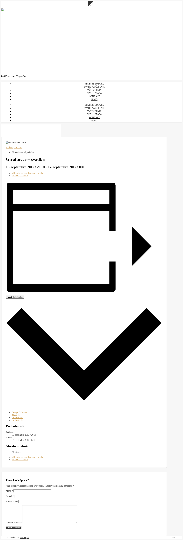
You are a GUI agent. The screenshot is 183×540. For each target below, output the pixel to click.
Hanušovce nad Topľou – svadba (27, 173)
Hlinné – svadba (20, 175)
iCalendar (16, 415)
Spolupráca (94, 93)
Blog (94, 99)
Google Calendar (19, 412)
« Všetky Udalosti (14, 147)
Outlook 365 (17, 417)
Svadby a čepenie (94, 86)
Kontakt (94, 96)
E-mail (10, 496)
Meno (9, 491)
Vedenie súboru (94, 83)
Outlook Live (18, 420)
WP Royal (24, 537)
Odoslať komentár (14, 522)
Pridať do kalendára (15, 297)
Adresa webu (12, 501)
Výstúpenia (94, 90)
